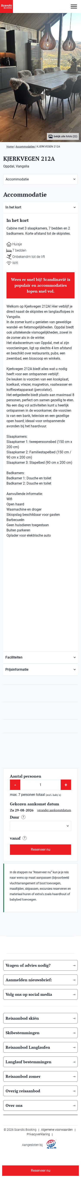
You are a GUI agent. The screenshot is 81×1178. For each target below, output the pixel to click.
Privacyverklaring (38, 1134)
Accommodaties (25, 146)
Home (10, 146)
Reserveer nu (40, 849)
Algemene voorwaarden (57, 1129)
